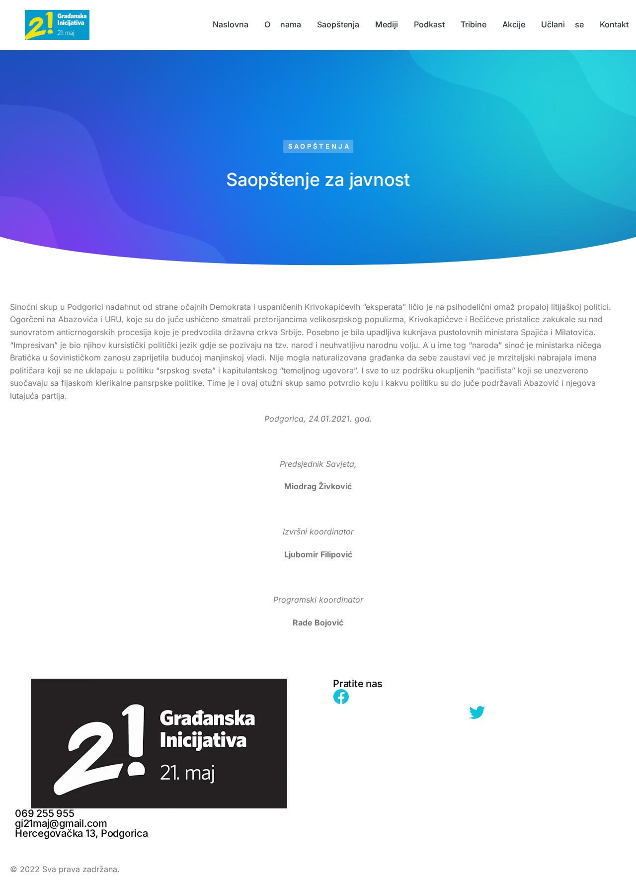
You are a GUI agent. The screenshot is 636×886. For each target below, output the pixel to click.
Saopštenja (319, 146)
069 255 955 (44, 813)
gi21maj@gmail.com (61, 823)
